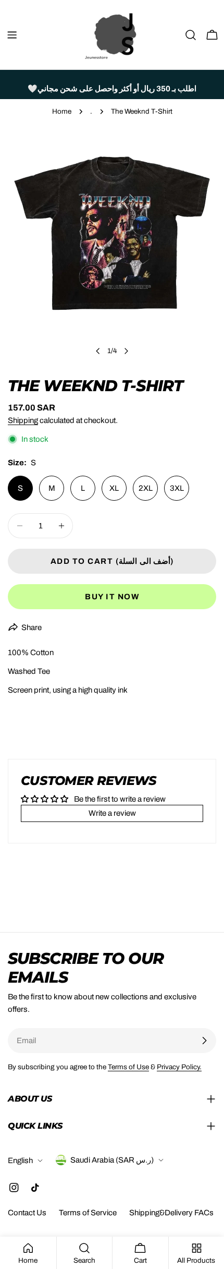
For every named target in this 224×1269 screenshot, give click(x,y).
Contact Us (27, 1212)
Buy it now (112, 597)
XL (114, 488)
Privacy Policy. (179, 1067)
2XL (146, 488)
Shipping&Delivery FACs (171, 1212)
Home (61, 111)
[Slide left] (98, 351)
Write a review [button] (112, 813)
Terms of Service (88, 1212)
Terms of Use (128, 1067)
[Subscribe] (204, 1041)
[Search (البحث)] (190, 35)
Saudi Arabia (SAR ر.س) (112, 1160)
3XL (177, 488)
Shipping (23, 420)
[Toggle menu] (12, 35)
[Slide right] (126, 351)
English (20, 1160)
